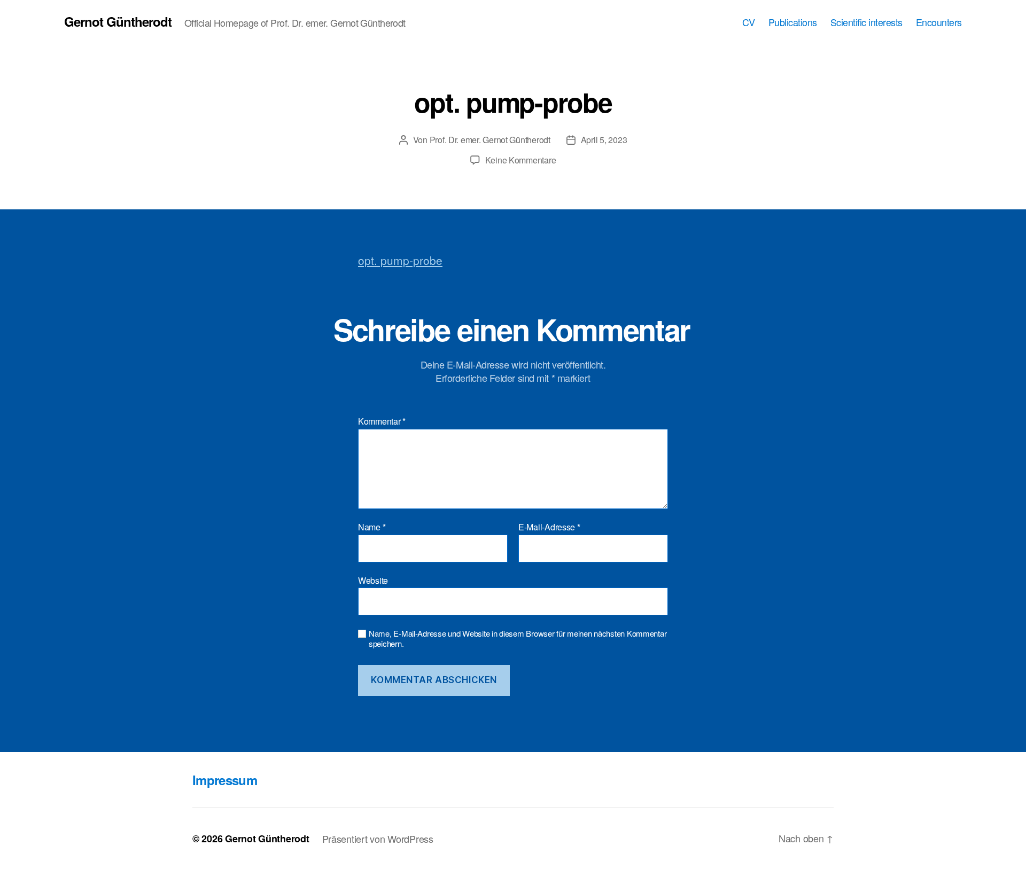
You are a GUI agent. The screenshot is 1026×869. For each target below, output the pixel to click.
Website (373, 579)
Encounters (939, 22)
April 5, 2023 (604, 140)
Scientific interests (866, 22)
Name (371, 527)
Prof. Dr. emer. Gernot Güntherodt (490, 140)
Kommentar (382, 421)
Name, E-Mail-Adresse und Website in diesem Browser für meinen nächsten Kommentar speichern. (517, 639)
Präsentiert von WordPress (377, 838)
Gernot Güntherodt (118, 21)
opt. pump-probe (400, 260)
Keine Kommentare (520, 160)
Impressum (224, 780)
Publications (792, 22)
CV (748, 22)
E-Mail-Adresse (549, 527)
